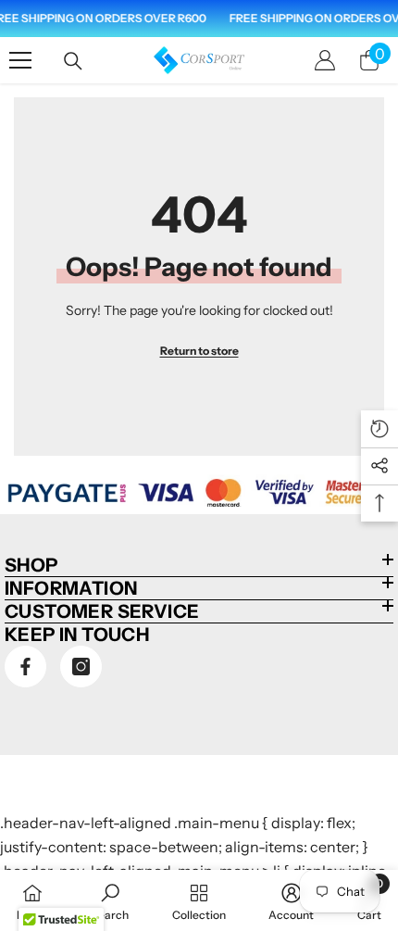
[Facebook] (25, 666)
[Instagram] (81, 666)
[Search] (73, 61)
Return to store (199, 351)
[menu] (20, 60)
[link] (110, 900)
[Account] (325, 60)
